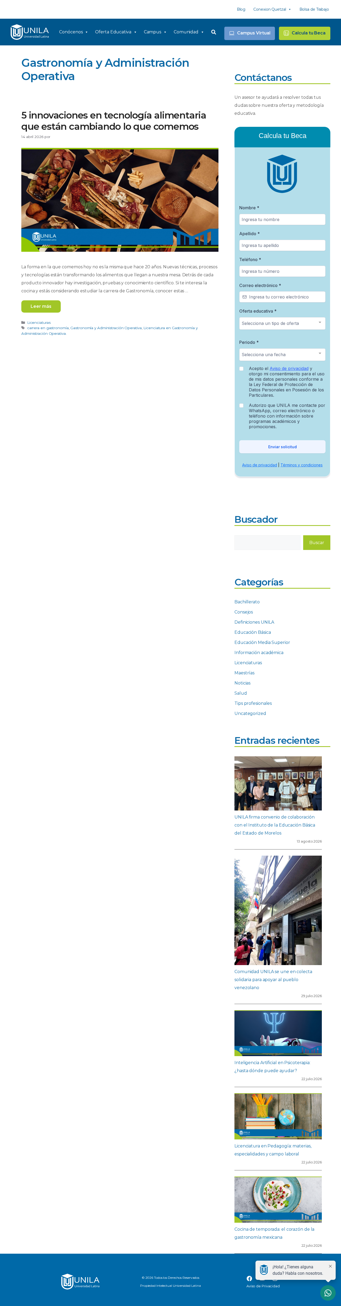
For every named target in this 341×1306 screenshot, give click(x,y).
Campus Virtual (253, 33)
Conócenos (71, 31)
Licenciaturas (39, 322)
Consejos (243, 612)
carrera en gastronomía (48, 328)
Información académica (258, 652)
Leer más (41, 306)
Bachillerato (247, 601)
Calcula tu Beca (309, 33)
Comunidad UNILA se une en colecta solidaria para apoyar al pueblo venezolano (273, 979)
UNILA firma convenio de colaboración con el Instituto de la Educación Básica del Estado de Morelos (274, 825)
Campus (152, 31)
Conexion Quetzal (269, 9)
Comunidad (186, 31)
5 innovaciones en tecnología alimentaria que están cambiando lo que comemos (113, 120)
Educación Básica (252, 632)
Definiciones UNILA (254, 622)
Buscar (316, 542)
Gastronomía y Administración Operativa (105, 328)
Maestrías (244, 672)
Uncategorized (250, 713)
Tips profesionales (253, 703)
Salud (240, 693)
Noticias (242, 683)
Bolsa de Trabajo (314, 9)
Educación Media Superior (262, 642)
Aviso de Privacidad (263, 1286)
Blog (241, 9)
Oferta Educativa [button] (113, 31)
